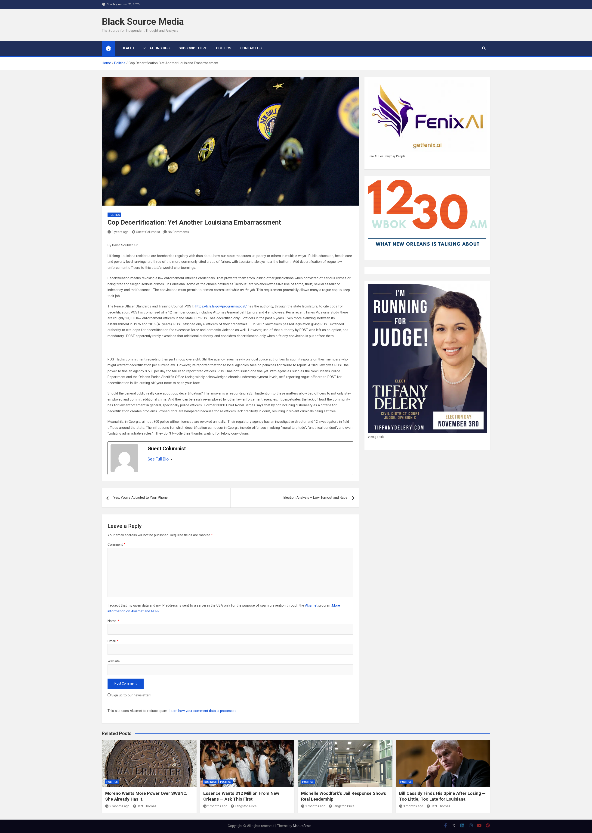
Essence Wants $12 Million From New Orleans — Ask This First (241, 796)
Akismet (311, 605)
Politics (223, 48)
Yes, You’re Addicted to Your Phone (140, 497)
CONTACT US (251, 48)
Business (210, 781)
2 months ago (119, 806)
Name (113, 621)
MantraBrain (302, 826)
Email (113, 641)
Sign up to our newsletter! (131, 695)
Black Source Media (143, 21)
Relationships (156, 48)
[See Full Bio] (171, 459)
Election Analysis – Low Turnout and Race (315, 497)
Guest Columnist (148, 232)
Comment (116, 544)
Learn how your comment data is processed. (203, 711)
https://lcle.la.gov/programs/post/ (221, 306)
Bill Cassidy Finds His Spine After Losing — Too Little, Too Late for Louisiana (442, 796)
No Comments (178, 232)
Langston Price (246, 806)
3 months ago (315, 806)
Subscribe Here (193, 48)
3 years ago (120, 232)
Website (114, 661)
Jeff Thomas (146, 806)
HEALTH (127, 48)
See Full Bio (158, 459)
